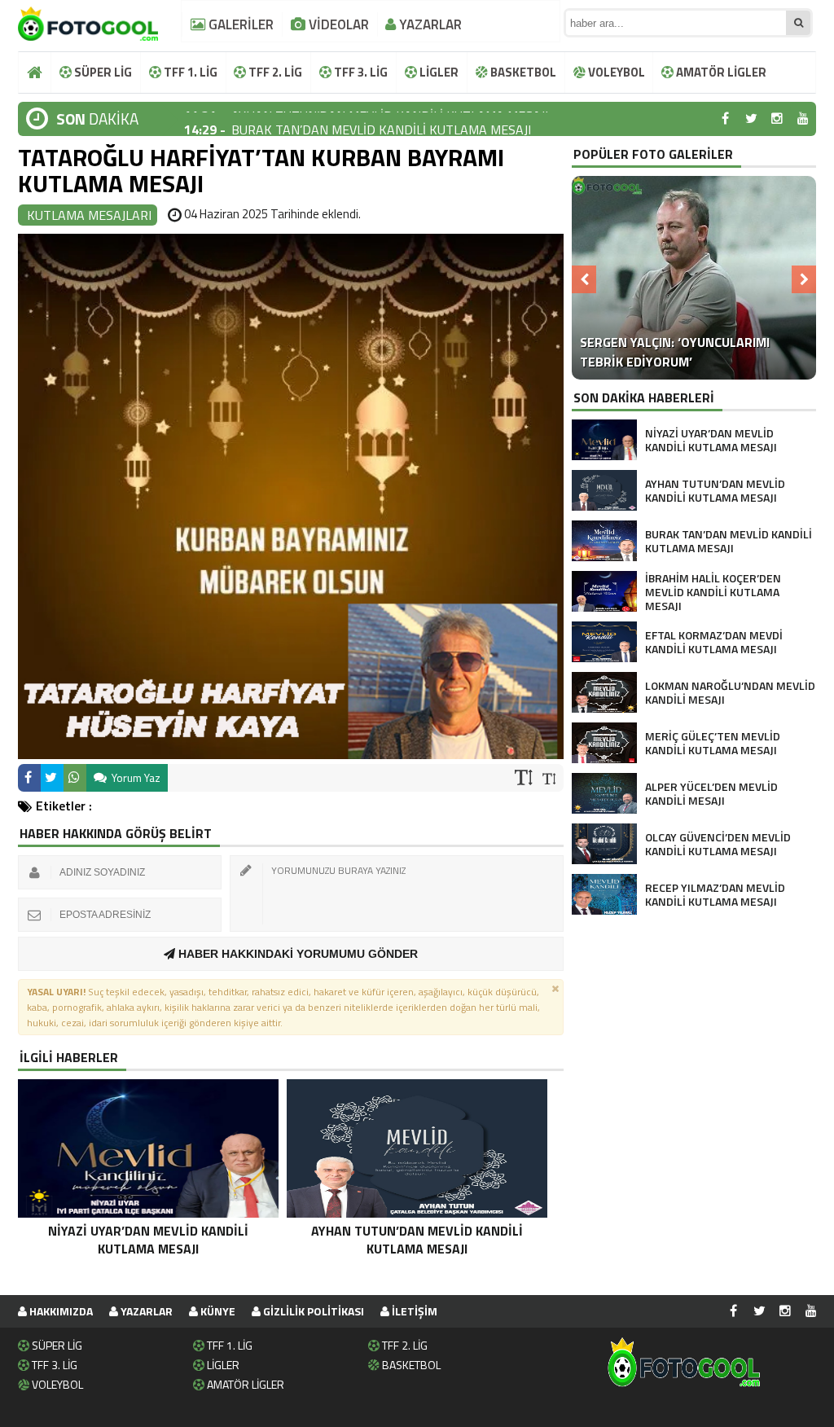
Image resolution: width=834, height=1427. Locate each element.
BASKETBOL (522, 72)
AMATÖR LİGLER (720, 72)
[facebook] (725, 119)
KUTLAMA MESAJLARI (89, 215)
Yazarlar (145, 1310)
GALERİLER (239, 24)
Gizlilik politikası (312, 1310)
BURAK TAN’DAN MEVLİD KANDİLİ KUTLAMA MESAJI (381, 119)
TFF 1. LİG (189, 72)
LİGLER (438, 72)
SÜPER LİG (102, 72)
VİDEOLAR (337, 24)
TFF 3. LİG (359, 72)
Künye (216, 1310)
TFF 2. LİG (274, 72)
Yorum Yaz (134, 777)
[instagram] (777, 119)
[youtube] (803, 119)
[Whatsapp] (75, 778)
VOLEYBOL (615, 72)
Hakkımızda (60, 1310)
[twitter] (751, 119)
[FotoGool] (88, 20)
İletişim (413, 1310)
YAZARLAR (429, 24)
